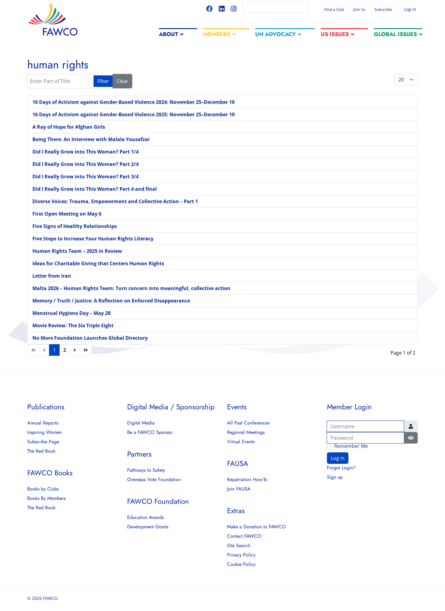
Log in (409, 9)
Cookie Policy (241, 564)
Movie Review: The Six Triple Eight (73, 325)
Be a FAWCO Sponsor (150, 432)
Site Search (238, 545)
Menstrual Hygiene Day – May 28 (71, 313)
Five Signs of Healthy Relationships (74, 226)
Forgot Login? (341, 467)
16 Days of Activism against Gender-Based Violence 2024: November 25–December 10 (133, 102)
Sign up (335, 477)
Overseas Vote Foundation (154, 479)
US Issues (335, 34)
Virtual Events (241, 441)
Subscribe (383, 9)
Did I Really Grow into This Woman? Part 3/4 (85, 176)
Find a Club (334, 9)
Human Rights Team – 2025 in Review (77, 251)
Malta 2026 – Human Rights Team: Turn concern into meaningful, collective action (131, 288)
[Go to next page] (75, 350)
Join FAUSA (239, 489)
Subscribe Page (43, 441)
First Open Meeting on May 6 (66, 213)
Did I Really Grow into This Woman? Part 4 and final (94, 189)
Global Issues (395, 34)
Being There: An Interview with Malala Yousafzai (91, 139)
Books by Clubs (43, 489)
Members (216, 34)
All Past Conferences (248, 423)
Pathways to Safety (146, 470)
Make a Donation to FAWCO (256, 526)
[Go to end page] (86, 350)
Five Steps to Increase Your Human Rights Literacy (92, 238)
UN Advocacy (275, 34)
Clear (122, 81)
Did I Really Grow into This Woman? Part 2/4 (85, 164)
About (168, 34)
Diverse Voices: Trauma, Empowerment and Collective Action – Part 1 (115, 201)
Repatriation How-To (247, 479)
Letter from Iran (51, 275)
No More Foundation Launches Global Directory (90, 338)
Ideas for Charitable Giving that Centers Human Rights (98, 263)
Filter (103, 81)
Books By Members (46, 498)
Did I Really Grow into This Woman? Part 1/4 (85, 151)
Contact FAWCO (244, 536)
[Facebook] (209, 9)
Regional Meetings (246, 432)
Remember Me (351, 446)
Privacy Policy (241, 555)
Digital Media (141, 423)
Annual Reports (42, 423)
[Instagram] (233, 9)
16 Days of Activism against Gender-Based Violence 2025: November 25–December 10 (133, 114)
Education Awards (145, 517)
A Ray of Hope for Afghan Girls (68, 127)
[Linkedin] (222, 9)
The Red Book (41, 451)
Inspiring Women (44, 432)
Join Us (359, 9)
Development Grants (147, 526)
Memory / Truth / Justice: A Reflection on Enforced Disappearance (111, 300)
